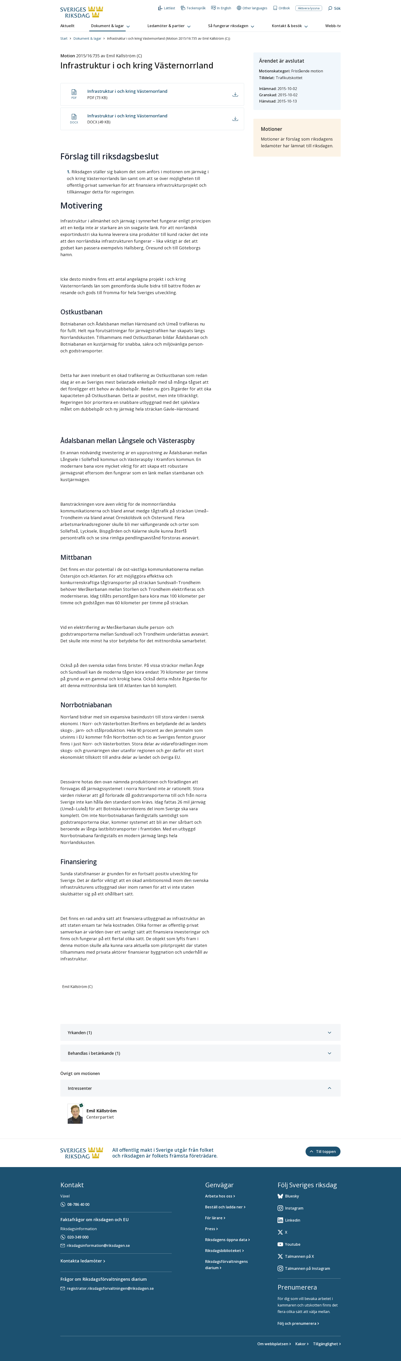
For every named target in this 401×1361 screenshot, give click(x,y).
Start (64, 38)
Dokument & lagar (87, 38)
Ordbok (284, 8)
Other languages (255, 8)
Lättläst (169, 8)
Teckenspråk (196, 8)
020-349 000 (77, 1237)
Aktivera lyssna (309, 8)
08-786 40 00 (78, 1204)
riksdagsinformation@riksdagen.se (98, 1245)
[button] (111, 26)
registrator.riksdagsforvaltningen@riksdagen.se (110, 1288)
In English (224, 8)
